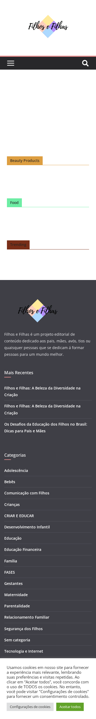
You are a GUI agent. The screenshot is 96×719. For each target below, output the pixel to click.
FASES (9, 572)
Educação (13, 538)
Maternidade (16, 594)
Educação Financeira (22, 549)
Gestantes (13, 583)
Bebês (9, 481)
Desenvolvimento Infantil (27, 526)
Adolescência (16, 470)
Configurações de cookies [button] (30, 706)
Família (10, 560)
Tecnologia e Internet (23, 651)
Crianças (12, 504)
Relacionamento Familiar (26, 617)
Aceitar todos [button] (70, 706)
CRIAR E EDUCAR (19, 515)
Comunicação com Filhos (26, 492)
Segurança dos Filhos (23, 628)
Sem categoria (17, 639)
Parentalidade (17, 605)
